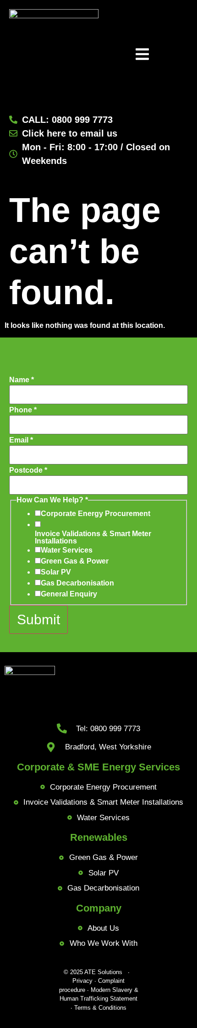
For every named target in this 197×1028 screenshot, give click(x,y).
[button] (142, 55)
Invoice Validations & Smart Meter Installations (93, 537)
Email (21, 440)
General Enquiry (69, 594)
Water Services (67, 550)
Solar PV (56, 572)
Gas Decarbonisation (77, 583)
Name (21, 380)
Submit (38, 619)
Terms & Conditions (100, 1007)
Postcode (28, 470)
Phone (23, 410)
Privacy (82, 980)
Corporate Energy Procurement (95, 513)
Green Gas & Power (75, 561)
